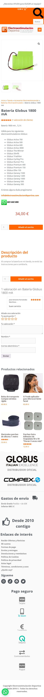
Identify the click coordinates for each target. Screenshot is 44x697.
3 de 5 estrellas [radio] (9, 319)
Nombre (5, 336)
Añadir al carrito (26, 227)
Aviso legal (6, 563)
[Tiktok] (10, 581)
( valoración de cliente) (22, 120)
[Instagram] (3, 581)
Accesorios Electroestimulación (26, 100)
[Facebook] (16, 581)
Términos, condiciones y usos (15, 566)
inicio (3, 100)
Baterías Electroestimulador (12, 103)
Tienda (10, 100)
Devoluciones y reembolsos (14, 553)
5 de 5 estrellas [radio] (15, 319)
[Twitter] (23, 581)
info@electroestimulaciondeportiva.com (20, 195)
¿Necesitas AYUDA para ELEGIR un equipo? (22, 4)
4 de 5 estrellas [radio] (12, 319)
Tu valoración (8, 324)
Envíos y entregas (9, 550)
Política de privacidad (11, 560)
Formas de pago (8, 547)
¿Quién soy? (6, 570)
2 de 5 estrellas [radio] (5, 319)
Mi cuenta (6, 544)
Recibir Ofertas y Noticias (13, 540)
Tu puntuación (8, 316)
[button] (38, 13)
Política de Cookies (10, 557)
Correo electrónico (10, 346)
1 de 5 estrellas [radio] (2, 319)
